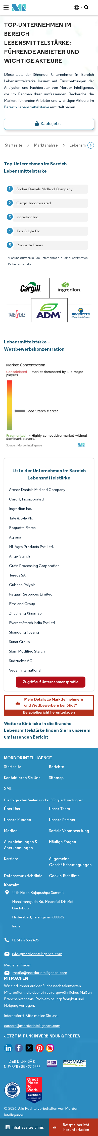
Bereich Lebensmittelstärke (26, 107)
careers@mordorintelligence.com (32, 1025)
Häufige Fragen (62, 841)
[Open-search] (87, 7)
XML (8, 788)
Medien (11, 830)
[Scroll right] (90, 145)
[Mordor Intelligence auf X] (29, 1049)
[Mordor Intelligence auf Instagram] (50, 1049)
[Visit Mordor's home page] (19, 8)
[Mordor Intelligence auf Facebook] (19, 1049)
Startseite (12, 766)
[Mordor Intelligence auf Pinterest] (39, 1049)
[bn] (49, 124)
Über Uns (12, 808)
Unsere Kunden (17, 819)
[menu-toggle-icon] (6, 7)
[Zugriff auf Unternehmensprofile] (50, 682)
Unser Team (59, 808)
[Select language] (77, 7)
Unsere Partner (62, 819)
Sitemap (56, 777)
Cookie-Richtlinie (64, 875)
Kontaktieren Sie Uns (22, 777)
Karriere (11, 858)
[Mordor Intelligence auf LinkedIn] (8, 1049)
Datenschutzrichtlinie (23, 875)
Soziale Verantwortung (69, 830)
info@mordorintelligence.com (37, 953)
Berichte (56, 766)
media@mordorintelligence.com (40, 972)
